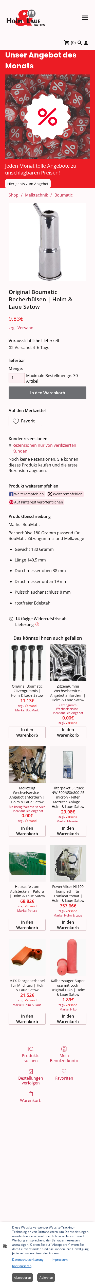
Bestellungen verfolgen (30, 1080)
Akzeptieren (22, 1277)
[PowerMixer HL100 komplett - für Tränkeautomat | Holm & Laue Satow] (68, 863)
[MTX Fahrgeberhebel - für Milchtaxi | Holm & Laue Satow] (27, 957)
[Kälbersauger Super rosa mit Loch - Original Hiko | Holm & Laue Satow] (68, 957)
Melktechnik (36, 195)
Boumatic (63, 195)
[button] (25, 421)
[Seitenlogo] (26, 18)
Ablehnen (46, 1277)
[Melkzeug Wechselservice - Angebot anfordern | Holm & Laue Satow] (27, 764)
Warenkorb (31, 1100)
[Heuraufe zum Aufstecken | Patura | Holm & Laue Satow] (27, 863)
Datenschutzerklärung (28, 1259)
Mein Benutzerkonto (64, 1058)
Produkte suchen (31, 1058)
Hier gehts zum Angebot (27, 183)
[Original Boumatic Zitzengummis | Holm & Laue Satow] (27, 662)
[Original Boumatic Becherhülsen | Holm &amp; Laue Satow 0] (47, 242)
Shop (13, 195)
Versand (25, 327)
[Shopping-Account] (86, 43)
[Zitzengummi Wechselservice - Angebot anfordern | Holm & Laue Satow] (68, 662)
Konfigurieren (21, 1266)
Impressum (60, 1259)
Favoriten (64, 1078)
